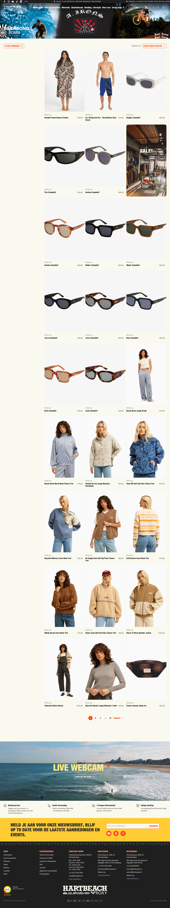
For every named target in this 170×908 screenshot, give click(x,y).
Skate (6, 864)
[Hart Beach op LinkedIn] (21, 2)
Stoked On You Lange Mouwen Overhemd (97, 485)
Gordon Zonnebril (92, 192)
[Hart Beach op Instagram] (9, 2)
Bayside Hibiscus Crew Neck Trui (57, 558)
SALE (6, 874)
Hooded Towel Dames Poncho (56, 118)
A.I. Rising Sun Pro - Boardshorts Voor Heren (100, 119)
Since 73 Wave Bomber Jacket (138, 633)
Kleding (6, 868)
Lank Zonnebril (91, 411)
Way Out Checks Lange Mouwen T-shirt (101, 706)
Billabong (47, 115)
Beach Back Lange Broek (136, 411)
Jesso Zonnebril (50, 338)
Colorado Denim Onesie (53, 706)
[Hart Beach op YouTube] (13, 2)
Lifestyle (7, 871)
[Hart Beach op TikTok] (17, 2)
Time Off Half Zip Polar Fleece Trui (140, 484)
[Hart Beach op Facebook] (5, 2)
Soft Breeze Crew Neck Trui (137, 558)
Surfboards (8, 855)
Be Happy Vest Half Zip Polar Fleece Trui (100, 559)
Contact (43, 868)
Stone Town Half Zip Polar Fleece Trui (100, 633)
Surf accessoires (10, 858)
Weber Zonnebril (92, 265)
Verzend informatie (46, 855)
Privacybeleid (44, 874)
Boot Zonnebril (132, 338)
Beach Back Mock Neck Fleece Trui (58, 484)
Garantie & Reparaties (48, 861)
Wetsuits (7, 861)
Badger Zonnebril (133, 118)
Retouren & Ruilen (46, 858)
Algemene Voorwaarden (48, 871)
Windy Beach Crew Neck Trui (56, 633)
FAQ (41, 864)
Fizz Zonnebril (50, 192)
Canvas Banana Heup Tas (136, 706)
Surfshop (11, 15)
